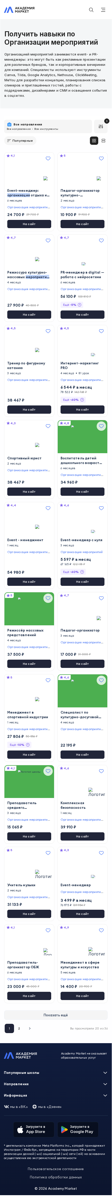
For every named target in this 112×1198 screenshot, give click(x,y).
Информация (15, 1095)
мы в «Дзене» (50, 1106)
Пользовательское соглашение (56, 1169)
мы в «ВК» (19, 1106)
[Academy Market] (19, 10)
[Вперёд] (29, 1028)
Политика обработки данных (56, 1177)
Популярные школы (21, 1073)
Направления (16, 1084)
